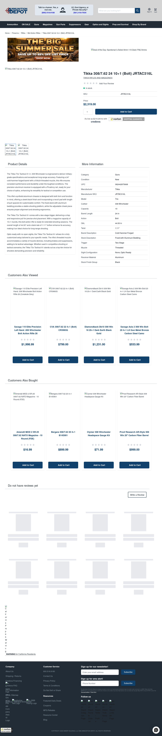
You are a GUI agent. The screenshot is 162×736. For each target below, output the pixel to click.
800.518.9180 (49, 671)
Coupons (47, 705)
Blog (45, 719)
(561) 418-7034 (79, 12)
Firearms (15, 33)
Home (7, 33)
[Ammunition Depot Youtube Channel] (90, 711)
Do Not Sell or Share (52, 690)
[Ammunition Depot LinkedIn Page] (112, 710)
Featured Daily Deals (52, 700)
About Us (9, 671)
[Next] (154, 325)
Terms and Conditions (85, 692)
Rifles (23, 33)
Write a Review (137, 494)
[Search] (137, 10)
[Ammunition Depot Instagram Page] (83, 710)
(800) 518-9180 (48, 12)
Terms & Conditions (51, 685)
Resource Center (50, 715)
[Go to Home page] (16, 10)
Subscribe (128, 672)
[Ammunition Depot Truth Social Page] (105, 711)
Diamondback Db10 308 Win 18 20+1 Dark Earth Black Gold (99, 330)
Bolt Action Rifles (34, 33)
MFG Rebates (49, 710)
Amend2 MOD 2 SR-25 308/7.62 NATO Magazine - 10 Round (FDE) (27, 435)
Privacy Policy (93, 692)
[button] (6, 730)
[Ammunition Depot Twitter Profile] (97, 711)
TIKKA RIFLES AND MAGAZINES (97, 77)
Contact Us (48, 676)
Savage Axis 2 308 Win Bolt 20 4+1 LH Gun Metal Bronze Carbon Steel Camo (134, 330)
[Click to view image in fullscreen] (42, 104)
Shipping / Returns (13, 676)
